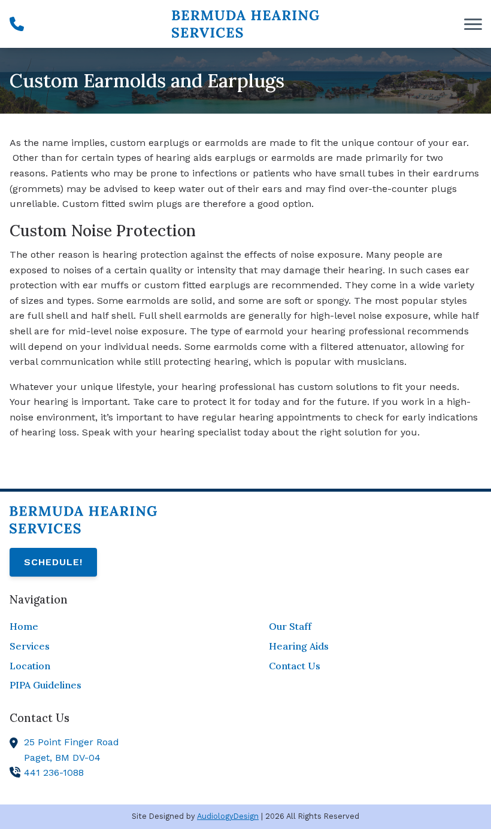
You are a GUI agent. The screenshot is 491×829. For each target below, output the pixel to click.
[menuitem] (116, 627)
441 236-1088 (54, 772)
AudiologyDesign (228, 816)
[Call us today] (17, 24)
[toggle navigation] (473, 24)
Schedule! (53, 562)
